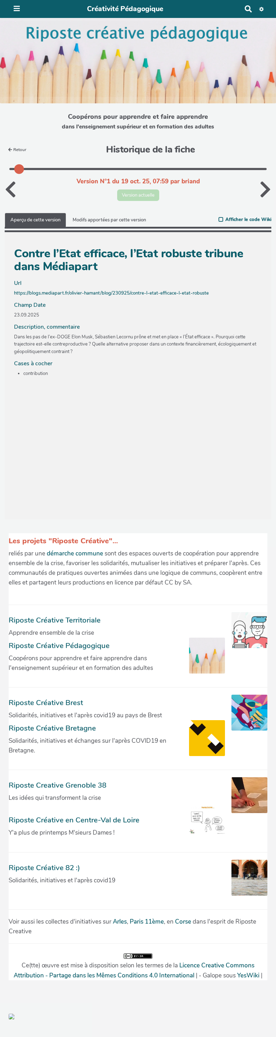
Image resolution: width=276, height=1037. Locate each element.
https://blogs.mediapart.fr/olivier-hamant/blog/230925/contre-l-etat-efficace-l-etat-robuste (111, 293)
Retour (19, 149)
